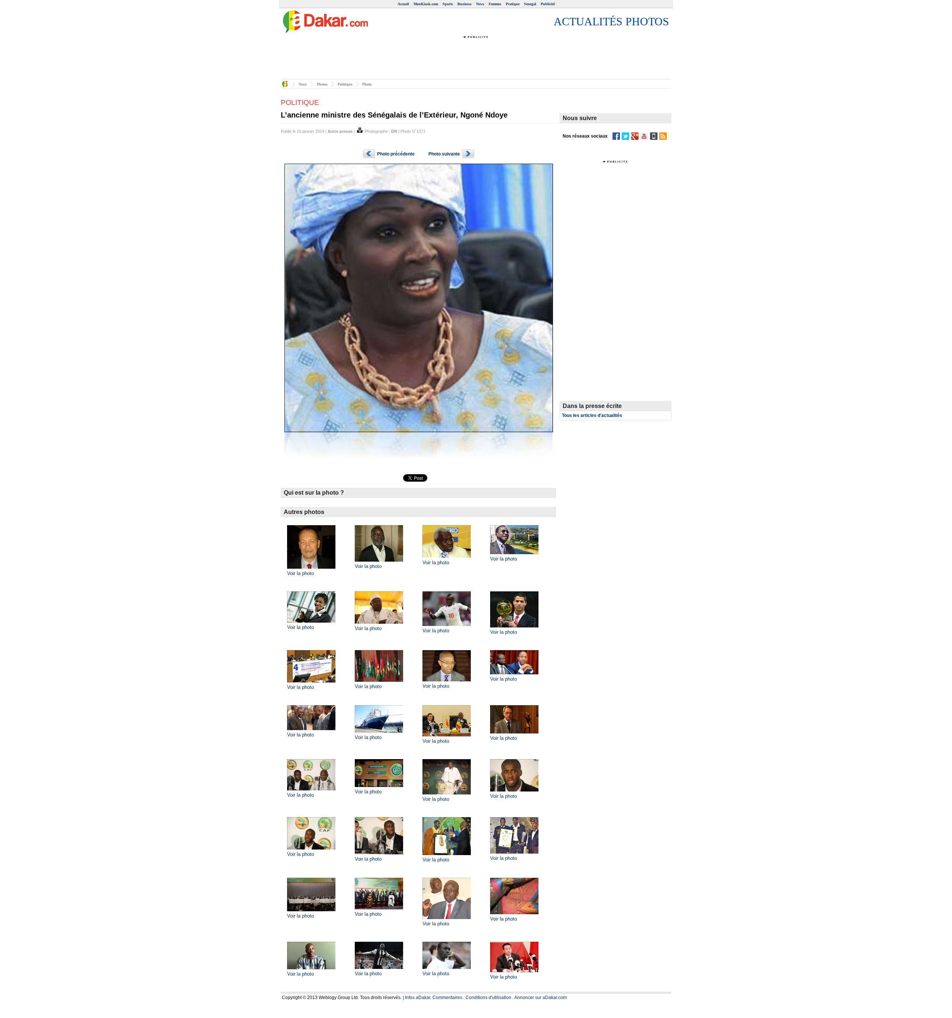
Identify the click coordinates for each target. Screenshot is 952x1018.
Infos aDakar (417, 997)
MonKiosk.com (426, 4)
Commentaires (447, 997)
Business (464, 4)
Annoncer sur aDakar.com (540, 997)
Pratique (513, 4)
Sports (448, 4)
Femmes (495, 4)
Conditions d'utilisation (488, 997)
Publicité (548, 4)
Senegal (530, 4)
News (480, 4)
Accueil (403, 4)
